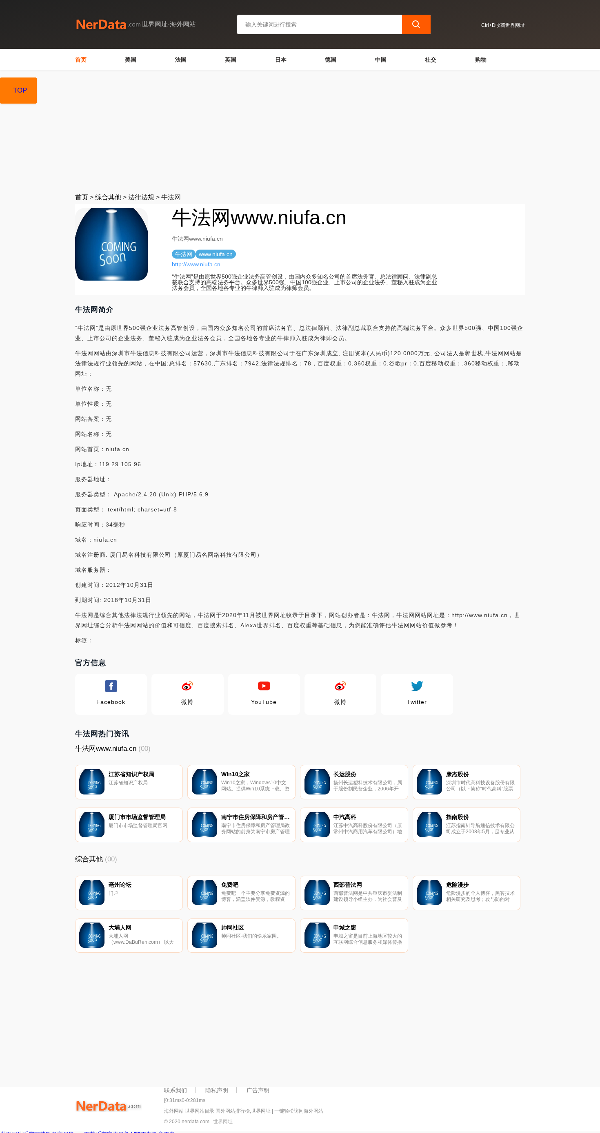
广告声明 (258, 1090)
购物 (481, 59)
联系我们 (175, 1090)
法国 (181, 59)
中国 (381, 59)
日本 (281, 59)
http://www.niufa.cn (196, 264)
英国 (230, 59)
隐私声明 (216, 1090)
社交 (430, 59)
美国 (130, 59)
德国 (330, 59)
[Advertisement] (300, 131)
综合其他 (108, 197)
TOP (20, 90)
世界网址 (223, 1121)
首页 (81, 59)
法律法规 (141, 197)
